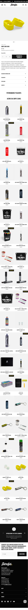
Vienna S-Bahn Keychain (21, 519)
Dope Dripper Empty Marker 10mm (21, 182)
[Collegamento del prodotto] (7, 111)
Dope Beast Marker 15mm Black (20, 287)
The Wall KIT (21, 393)
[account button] (23, 5)
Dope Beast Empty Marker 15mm (6, 456)
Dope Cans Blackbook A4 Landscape (7, 372)
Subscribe (22, 554)
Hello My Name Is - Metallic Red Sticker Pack (6, 266)
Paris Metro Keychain (21, 414)
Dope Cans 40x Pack (6, 393)
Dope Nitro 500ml (7, 203)
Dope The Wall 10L (7, 308)
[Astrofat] (14, 5)
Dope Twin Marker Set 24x (6, 245)
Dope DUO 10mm (6, 498)
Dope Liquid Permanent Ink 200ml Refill (21, 203)
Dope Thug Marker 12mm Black (6, 287)
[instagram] (8, 601)
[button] (26, 5)
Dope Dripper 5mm (7, 182)
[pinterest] (5, 601)
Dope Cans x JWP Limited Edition (6, 329)
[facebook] (2, 601)
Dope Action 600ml (7, 140)
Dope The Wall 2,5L (21, 266)
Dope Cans (7, 139)
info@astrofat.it (7, 584)
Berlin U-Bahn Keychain (7, 435)
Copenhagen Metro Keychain (21, 498)
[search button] (5, 5)
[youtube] (13, 601)
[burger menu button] (2, 5)
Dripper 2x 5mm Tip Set (21, 329)
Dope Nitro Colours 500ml (20, 456)
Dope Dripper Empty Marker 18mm (21, 224)
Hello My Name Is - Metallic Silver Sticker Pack (21, 435)
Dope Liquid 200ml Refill (7, 161)
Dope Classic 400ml (6, 119)
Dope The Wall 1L (21, 161)
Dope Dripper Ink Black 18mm (7, 414)
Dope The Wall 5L (7, 224)
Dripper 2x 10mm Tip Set (7, 477)
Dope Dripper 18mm (20, 140)
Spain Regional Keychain (7, 519)
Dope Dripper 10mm (20, 119)
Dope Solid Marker (20, 372)
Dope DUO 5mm (20, 477)
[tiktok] (10, 601)
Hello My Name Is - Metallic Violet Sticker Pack (21, 308)
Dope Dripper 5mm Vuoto (20, 245)
